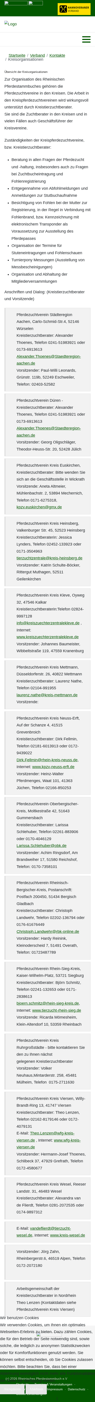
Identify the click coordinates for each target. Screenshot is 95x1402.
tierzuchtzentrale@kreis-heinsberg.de (49, 558)
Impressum (68, 1398)
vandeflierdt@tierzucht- (50, 1228)
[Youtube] (13, 39)
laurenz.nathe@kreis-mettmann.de (47, 695)
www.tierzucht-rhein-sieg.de (56, 1010)
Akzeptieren (12, 1389)
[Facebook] (7, 39)
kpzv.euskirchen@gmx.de (39, 507)
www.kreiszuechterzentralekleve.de (48, 637)
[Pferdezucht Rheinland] (10, 24)
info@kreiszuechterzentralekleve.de (48, 623)
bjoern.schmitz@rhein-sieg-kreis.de (48, 1003)
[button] (86, 39)
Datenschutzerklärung (36, 1398)
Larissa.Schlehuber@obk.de (41, 845)
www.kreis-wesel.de (67, 1235)
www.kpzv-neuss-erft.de (53, 767)
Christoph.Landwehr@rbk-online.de (48, 931)
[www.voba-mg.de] (35, 7)
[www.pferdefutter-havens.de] (16, 7)
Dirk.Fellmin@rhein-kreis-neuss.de (47, 760)
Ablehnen (36, 1389)
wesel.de (24, 1235)
